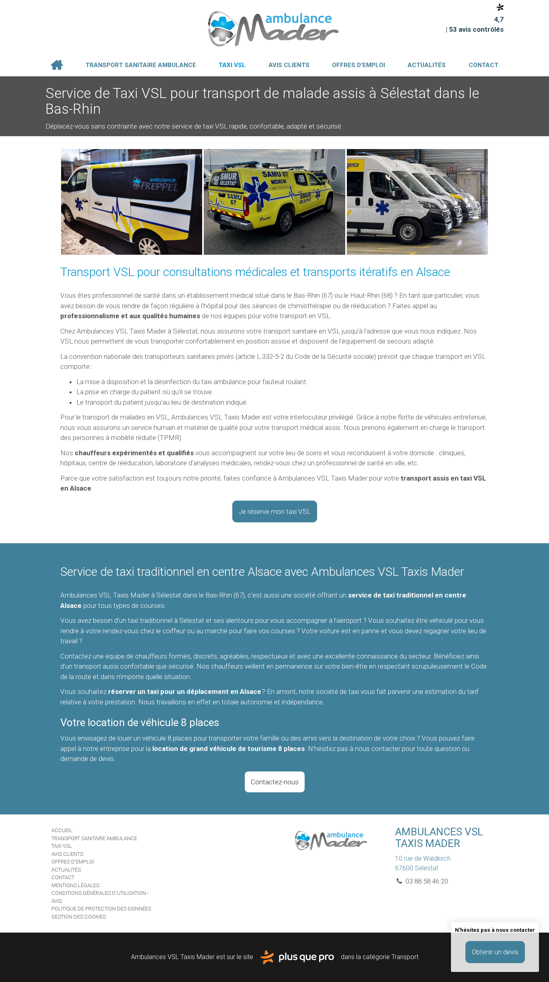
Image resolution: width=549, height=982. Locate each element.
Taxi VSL (232, 65)
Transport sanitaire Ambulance (141, 65)
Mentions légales (75, 885)
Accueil (56, 65)
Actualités (427, 65)
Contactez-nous (275, 782)
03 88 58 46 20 (426, 881)
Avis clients (288, 65)
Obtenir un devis (495, 952)
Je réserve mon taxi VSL (275, 511)
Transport (404, 957)
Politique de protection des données (101, 909)
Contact (483, 65)
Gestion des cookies (78, 917)
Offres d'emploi (358, 65)
